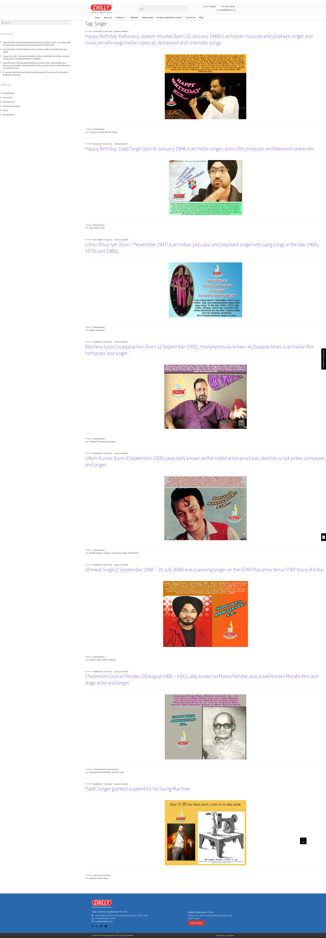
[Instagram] (97, 926)
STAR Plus (112, 659)
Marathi (115, 772)
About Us (108, 17)
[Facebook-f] (92, 926)
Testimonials (147, 17)
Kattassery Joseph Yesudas (100, 132)
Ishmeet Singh (95, 659)
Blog (201, 17)
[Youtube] (106, 926)
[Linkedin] (101, 926)
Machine (92, 878)
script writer (116, 553)
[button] (196, 923)
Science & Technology (101, 875)
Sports (5, 110)
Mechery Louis (103, 441)
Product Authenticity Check (169, 17)
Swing (105, 878)
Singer (114, 132)
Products (120, 17)
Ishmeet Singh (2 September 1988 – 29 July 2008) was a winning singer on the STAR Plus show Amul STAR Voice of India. (204, 569)
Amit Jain (108, 31)
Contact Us (190, 17)
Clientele (134, 17)
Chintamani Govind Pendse (100, 772)
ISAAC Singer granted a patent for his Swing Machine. (138, 788)
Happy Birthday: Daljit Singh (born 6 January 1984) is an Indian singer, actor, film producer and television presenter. (200, 148)
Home (97, 17)
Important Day (9, 102)
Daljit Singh (94, 228)
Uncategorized (100, 769)
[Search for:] (35, 23)
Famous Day (8, 97)
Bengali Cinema (95, 553)
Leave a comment (121, 31)
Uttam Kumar (133, 553)
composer (93, 441)
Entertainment (99, 129)
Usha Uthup (100, 330)
